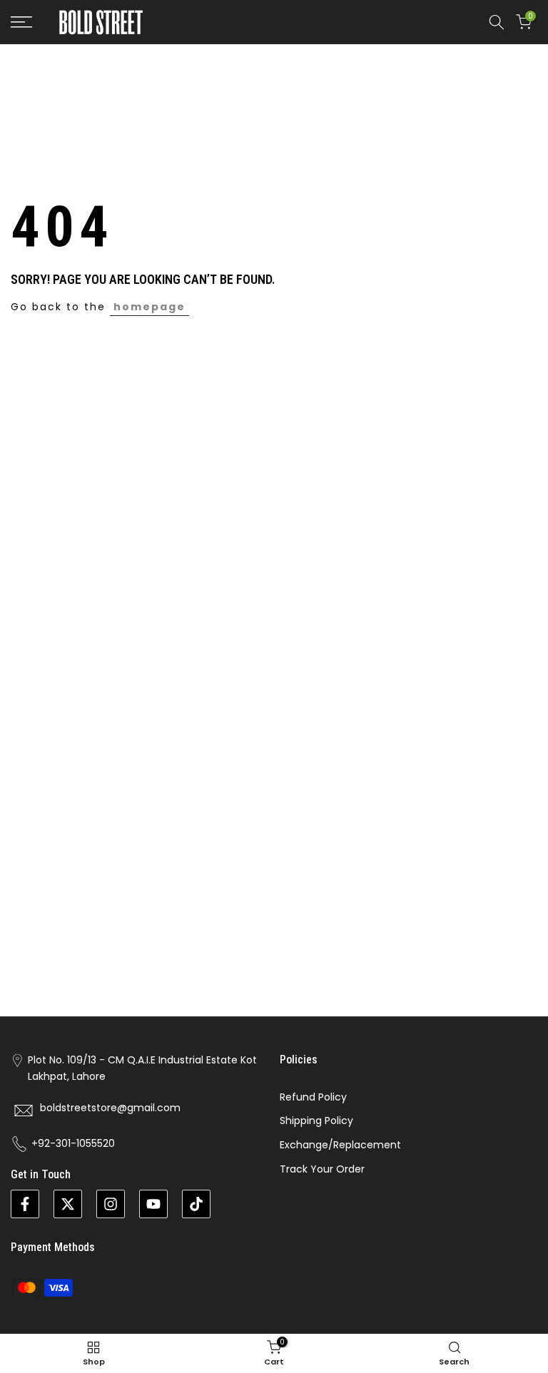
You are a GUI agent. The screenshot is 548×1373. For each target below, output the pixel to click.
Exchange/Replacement (340, 1145)
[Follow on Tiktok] (196, 1204)
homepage (149, 307)
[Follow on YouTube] (153, 1204)
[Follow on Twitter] (68, 1204)
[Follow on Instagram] (110, 1204)
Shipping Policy (316, 1120)
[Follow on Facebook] (25, 1204)
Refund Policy (313, 1097)
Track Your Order (322, 1169)
